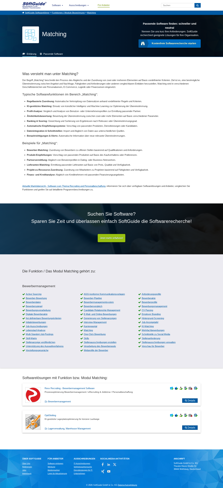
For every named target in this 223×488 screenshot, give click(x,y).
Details (191, 400)
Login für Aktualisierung (57, 474)
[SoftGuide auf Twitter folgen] (114, 464)
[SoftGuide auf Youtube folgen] (108, 471)
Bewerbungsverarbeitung (38, 310)
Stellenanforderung (151, 338)
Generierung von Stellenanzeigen (100, 318)
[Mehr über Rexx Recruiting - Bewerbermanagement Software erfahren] (111, 394)
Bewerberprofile (149, 302)
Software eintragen (55, 463)
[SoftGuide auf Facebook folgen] (102, 464)
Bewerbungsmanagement (154, 306)
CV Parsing (147, 310)
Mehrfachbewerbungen (153, 330)
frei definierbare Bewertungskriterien (43, 318)
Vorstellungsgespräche (37, 350)
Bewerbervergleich (93, 306)
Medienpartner (54, 470)
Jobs (24, 470)
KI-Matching (148, 326)
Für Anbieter (104, 5)
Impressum (26, 474)
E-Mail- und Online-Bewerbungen (100, 314)
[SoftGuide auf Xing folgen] (102, 471)
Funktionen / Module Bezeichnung (68, 13)
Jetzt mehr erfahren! (111, 238)
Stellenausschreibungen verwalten (159, 342)
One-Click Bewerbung (95, 334)
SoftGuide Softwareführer (37, 13)
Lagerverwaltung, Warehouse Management (69, 428)
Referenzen (27, 467)
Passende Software (53, 54)
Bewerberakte (148, 298)
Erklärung (31, 54)
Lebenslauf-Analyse (35, 330)
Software (56, 5)
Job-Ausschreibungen (36, 326)
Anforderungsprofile (151, 294)
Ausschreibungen (77, 5)
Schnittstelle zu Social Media (156, 334)
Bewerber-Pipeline (93, 298)
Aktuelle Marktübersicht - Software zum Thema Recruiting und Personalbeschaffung (63, 186)
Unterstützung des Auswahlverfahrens (45, 346)
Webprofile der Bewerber (96, 350)
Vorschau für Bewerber (153, 346)
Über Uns (26, 463)
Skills (86, 338)
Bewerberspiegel (34, 306)
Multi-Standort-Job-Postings (39, 334)
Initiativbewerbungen (36, 322)
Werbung (51, 467)
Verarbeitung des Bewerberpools (100, 346)
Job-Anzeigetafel (150, 322)
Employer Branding (151, 314)
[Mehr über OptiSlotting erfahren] (111, 421)
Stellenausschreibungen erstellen (100, 342)
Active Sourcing (33, 294)
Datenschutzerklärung (127, 485)
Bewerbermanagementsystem (99, 302)
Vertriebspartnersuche (83, 467)
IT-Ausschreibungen (82, 463)
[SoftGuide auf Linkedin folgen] (108, 464)
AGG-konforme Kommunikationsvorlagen (104, 294)
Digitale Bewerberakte (36, 314)
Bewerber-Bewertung (36, 298)
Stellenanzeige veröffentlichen (40, 342)
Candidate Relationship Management (102, 310)
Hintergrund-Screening (153, 318)
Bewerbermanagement (59, 401)
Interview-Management (95, 322)
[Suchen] (197, 5)
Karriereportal (90, 326)
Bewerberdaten (33, 302)
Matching (91, 13)
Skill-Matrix (31, 338)
